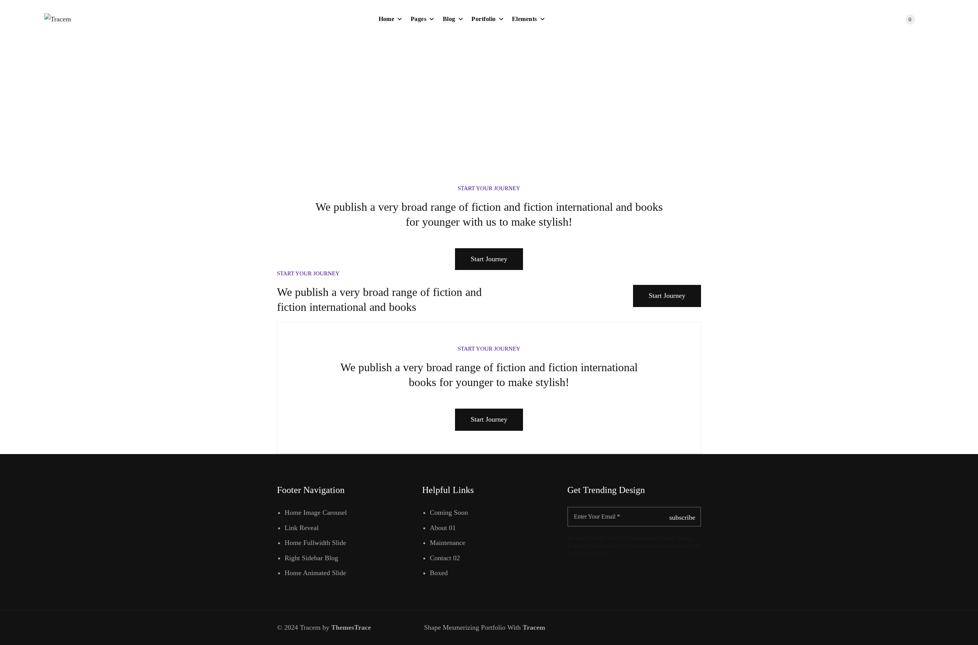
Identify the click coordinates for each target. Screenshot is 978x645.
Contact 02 (445, 558)
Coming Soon (449, 512)
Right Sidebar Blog (311, 558)
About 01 (443, 528)
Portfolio (483, 19)
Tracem (535, 627)
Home (387, 19)
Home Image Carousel (316, 512)
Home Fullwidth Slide (315, 542)
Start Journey (489, 259)
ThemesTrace (351, 627)
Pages (418, 19)
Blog (449, 19)
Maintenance (447, 542)
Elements (524, 19)
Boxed (439, 573)
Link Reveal (302, 528)
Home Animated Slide (315, 573)
